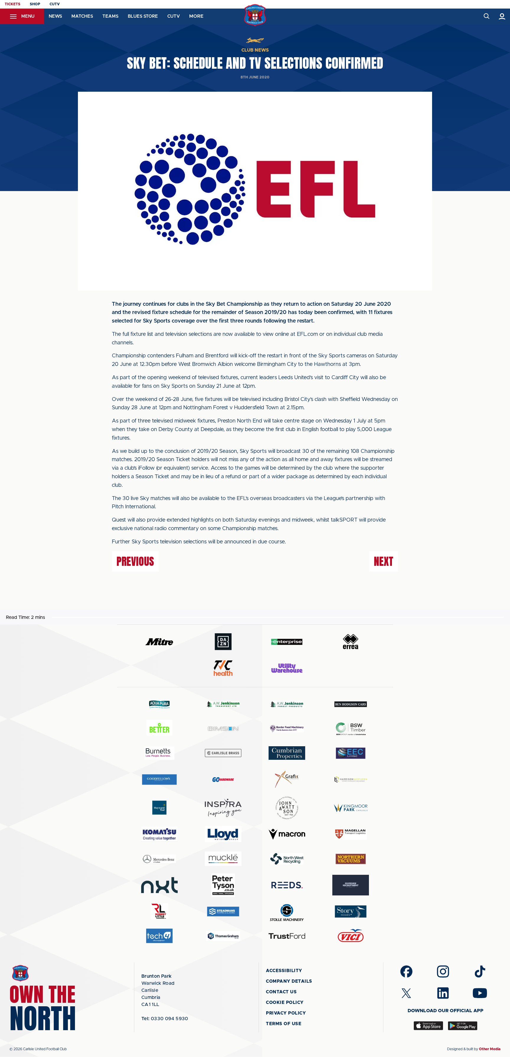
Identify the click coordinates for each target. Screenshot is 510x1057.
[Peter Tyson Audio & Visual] (223, 885)
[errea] (350, 642)
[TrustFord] (287, 936)
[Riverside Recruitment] (350, 885)
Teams (110, 16)
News (55, 16)
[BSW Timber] (350, 729)
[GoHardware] (223, 779)
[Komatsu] (159, 834)
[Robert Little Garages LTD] (159, 911)
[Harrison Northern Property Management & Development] (350, 779)
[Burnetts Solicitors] (159, 753)
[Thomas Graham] (223, 936)
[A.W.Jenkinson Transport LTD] (223, 704)
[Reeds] (287, 885)
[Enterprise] (287, 642)
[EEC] (350, 753)
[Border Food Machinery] (287, 729)
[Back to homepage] (255, 15)
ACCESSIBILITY (284, 971)
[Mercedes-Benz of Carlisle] (159, 859)
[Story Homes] (350, 911)
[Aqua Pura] (159, 704)
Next (383, 561)
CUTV (55, 4)
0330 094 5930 (164, 1018)
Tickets (12, 4)
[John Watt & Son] (287, 808)
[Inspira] (223, 808)
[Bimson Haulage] (223, 729)
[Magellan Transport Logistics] (350, 834)
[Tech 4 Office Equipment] (159, 936)
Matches (82, 16)
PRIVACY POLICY (286, 1013)
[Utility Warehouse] (287, 668)
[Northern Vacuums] (350, 859)
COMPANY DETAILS (289, 981)
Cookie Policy (285, 1002)
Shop (35, 4)
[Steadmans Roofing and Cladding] (223, 911)
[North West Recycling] (287, 859)
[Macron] (287, 834)
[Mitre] (159, 642)
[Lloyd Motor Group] (223, 834)
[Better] (159, 729)
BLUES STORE (143, 16)
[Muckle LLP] (223, 858)
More (196, 16)
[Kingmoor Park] (350, 808)
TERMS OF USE (283, 1024)
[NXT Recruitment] (159, 885)
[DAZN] (223, 642)
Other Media (490, 1049)
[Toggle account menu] (502, 16)
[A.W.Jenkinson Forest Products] (287, 704)
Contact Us (281, 992)
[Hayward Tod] (159, 808)
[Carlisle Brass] (223, 753)
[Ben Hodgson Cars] (350, 704)
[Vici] (350, 936)
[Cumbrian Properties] (287, 753)
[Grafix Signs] (287, 779)
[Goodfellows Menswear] (159, 779)
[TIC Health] (223, 668)
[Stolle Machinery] (287, 911)
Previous (135, 561)
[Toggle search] (486, 16)
